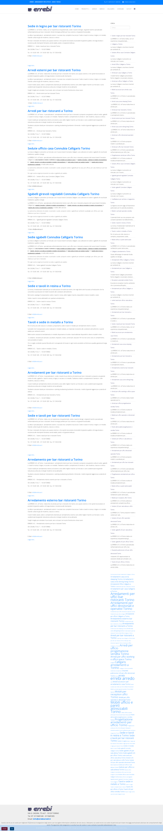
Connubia (120, 9)
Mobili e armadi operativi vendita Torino (121, 212)
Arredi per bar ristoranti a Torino (50, 111)
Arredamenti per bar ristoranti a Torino (55, 372)
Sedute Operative (114, 764)
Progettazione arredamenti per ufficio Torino (123, 475)
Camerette (130, 668)
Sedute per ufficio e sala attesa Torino (122, 768)
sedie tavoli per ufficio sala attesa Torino (121, 302)
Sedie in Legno (122, 741)
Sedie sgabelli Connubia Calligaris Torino (55, 237)
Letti (112, 682)
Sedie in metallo (129, 746)
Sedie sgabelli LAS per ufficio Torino (122, 542)
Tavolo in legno (128, 791)
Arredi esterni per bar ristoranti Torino (54, 70)
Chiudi (4, 829)
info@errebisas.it (37, 56)
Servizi (94, 9)
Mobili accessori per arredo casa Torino (121, 91)
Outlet (129, 9)
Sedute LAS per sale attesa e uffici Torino (122, 508)
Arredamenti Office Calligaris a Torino (123, 260)
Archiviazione (114, 574)
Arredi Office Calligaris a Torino (121, 64)
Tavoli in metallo (115, 787)
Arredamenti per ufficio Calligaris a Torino (122, 290)
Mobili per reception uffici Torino (122, 498)
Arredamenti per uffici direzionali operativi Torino (121, 452)
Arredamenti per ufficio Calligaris (118, 614)
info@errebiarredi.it (129, 2)
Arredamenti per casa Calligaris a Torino (121, 270)
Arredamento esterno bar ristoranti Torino (57, 500)
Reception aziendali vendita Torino (122, 280)
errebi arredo (122, 678)
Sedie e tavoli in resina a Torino (49, 286)
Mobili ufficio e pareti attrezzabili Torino (121, 487)
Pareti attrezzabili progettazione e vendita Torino (121, 428)
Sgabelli (130, 777)
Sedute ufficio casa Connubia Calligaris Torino (59, 148)
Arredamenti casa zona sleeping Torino (121, 345)
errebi (122, 675)
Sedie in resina (114, 748)
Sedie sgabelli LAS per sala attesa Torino (121, 531)
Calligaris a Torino (117, 44)
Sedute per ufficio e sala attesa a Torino (121, 440)
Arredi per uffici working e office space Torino (123, 393)
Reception (123, 728)
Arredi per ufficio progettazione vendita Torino (121, 405)
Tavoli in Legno (129, 784)
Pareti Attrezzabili (126, 714)
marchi (102, 9)
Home (77, 9)
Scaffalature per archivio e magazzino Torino (123, 200)
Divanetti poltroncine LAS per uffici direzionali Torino (122, 551)
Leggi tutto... (31, 65)
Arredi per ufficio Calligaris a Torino (122, 81)
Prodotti (85, 9)
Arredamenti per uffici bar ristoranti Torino (122, 464)
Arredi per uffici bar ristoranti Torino (123, 147)
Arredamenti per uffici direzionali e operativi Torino (122, 606)
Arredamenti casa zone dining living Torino (122, 381)
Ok (12, 829)
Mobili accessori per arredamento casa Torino (122, 334)
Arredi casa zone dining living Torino (122, 127)
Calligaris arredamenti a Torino (121, 251)
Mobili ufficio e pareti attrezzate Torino (121, 241)
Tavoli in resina (122, 787)
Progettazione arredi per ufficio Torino (123, 155)
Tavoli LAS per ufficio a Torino (121, 562)
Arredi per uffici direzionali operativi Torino (122, 136)
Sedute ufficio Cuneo (124, 777)
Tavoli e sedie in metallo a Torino (50, 322)
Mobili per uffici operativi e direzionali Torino (123, 416)
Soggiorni (116, 782)
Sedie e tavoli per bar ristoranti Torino (54, 415)
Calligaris (110, 9)
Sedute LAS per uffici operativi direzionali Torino (120, 519)
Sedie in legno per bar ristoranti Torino (54, 26)
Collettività (113, 671)
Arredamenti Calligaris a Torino (128, 574)
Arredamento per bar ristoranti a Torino (55, 459)
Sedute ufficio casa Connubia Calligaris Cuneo (123, 54)
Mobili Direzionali (129, 686)
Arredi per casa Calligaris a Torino (122, 73)
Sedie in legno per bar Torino (126, 743)
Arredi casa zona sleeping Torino (122, 101)
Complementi (119, 671)
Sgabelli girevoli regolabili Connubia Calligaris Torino (63, 194)
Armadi (119, 574)
